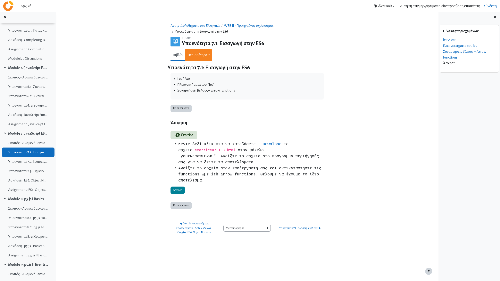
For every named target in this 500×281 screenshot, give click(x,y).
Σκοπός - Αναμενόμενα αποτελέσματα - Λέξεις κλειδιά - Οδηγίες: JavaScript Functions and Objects (28, 77)
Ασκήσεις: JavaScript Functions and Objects (28, 115)
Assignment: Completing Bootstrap (28, 49)
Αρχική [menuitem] (26, 6)
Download (272, 144)
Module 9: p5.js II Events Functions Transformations (28, 265)
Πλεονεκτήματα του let (460, 46)
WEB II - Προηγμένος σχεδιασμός (249, 26)
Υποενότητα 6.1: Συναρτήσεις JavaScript (28, 87)
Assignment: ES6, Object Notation (28, 190)
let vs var (449, 40)
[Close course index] (5, 17)
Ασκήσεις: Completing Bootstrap (28, 40)
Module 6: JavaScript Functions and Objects (28, 68)
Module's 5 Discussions (25, 58)
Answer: (177, 190)
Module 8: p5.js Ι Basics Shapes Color (28, 199)
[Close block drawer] (495, 17)
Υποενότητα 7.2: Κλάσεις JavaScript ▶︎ (300, 228)
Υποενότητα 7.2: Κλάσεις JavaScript (28, 162)
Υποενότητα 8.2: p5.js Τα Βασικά (28, 227)
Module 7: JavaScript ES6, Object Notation (28, 133)
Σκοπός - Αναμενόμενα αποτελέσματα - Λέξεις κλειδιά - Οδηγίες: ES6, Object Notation (28, 143)
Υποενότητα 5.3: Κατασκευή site (28, 30)
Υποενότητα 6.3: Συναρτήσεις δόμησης (28, 105)
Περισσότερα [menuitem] (197, 55)
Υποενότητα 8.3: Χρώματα (27, 236)
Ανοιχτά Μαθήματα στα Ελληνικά (195, 26)
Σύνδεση (490, 6)
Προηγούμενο (181, 108)
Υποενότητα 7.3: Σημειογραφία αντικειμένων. (28, 171)
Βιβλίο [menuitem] (178, 55)
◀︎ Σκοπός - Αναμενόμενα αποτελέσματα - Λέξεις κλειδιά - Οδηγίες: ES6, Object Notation (194, 228)
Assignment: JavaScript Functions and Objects (28, 124)
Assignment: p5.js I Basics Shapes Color (28, 255)
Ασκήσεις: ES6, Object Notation (28, 180)
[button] (384, 6)
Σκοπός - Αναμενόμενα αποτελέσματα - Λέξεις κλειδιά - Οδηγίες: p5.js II (28, 274)
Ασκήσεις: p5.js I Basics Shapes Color (28, 246)
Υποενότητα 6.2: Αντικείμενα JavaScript (28, 96)
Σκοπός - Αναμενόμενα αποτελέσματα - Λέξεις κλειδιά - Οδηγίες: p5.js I (28, 208)
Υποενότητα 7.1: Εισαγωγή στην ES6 (28, 152)
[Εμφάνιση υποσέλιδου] (428, 271)
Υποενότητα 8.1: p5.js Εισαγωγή (28, 218)
